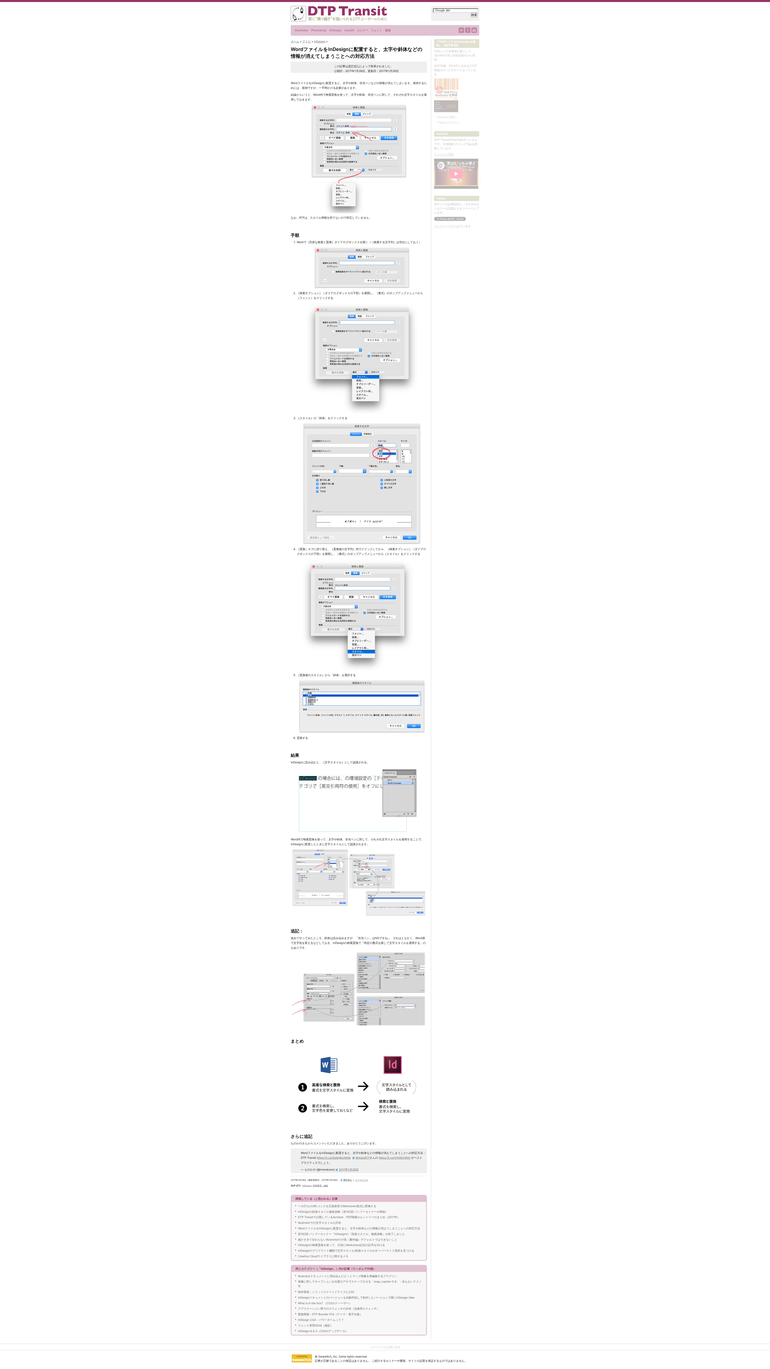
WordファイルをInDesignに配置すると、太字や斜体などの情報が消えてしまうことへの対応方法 (359, 1228)
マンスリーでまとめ (446, 226)
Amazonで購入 (447, 117)
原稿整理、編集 (320, 1185)
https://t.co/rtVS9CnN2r (394, 1157)
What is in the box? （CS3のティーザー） (325, 1303)
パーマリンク (361, 1180)
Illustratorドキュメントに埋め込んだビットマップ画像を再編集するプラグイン (347, 1276)
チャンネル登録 (444, 154)
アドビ (306, 41)
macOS (349, 30)
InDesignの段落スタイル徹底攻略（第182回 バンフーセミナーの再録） (343, 1211)
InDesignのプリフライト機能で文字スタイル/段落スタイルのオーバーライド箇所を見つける (356, 1250)
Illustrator (301, 30)
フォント (376, 30)
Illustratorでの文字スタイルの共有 (319, 1222)
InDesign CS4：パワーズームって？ (321, 1319)
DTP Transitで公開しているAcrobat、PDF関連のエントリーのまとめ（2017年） (349, 1217)
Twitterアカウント (449, 122)
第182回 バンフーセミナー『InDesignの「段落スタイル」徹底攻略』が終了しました (351, 1234)
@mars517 (363, 1157)
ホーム (295, 41)
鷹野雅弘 (353, 66)
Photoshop (318, 30)
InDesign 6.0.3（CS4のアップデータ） (323, 1331)
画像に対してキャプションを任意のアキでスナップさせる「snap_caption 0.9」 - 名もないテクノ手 (360, 1284)
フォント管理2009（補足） (315, 1325)
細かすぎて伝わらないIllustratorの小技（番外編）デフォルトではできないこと (347, 1239)
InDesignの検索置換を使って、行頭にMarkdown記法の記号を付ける (341, 1245)
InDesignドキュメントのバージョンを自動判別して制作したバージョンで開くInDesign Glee (356, 1297)
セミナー (362, 30)
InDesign (335, 30)
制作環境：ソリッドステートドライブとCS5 (326, 1292)
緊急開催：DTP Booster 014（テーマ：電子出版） (330, 1314)
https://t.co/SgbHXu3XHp (334, 1157)
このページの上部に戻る (385, 1347)
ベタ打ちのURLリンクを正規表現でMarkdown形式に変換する (337, 1206)
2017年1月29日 (349, 1169)
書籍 (388, 30)
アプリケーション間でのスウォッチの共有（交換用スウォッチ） (338, 1308)
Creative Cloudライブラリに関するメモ (323, 1256)
